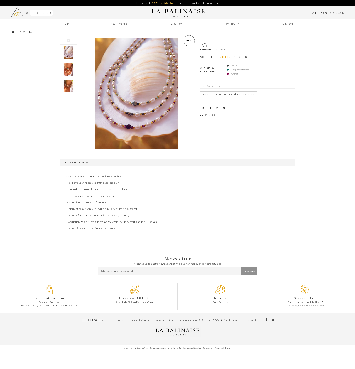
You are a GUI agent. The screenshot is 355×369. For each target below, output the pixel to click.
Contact (287, 24)
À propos (177, 24)
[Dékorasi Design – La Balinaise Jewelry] (17, 12)
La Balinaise (178, 13)
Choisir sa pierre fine (208, 70)
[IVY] (68, 52)
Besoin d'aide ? (92, 320)
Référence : (206, 49)
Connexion (337, 12)
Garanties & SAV (210, 320)
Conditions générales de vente (240, 320)
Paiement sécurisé (139, 320)
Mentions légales (192, 347)
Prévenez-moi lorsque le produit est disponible (229, 94)
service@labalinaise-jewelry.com (306, 305)
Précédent (68, 40)
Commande (118, 320)
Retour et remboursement (182, 320)
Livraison (159, 320)
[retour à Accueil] (12, 32)
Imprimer (209, 115)
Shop (65, 24)
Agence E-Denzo (223, 347)
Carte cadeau (120, 24)
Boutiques (232, 24)
